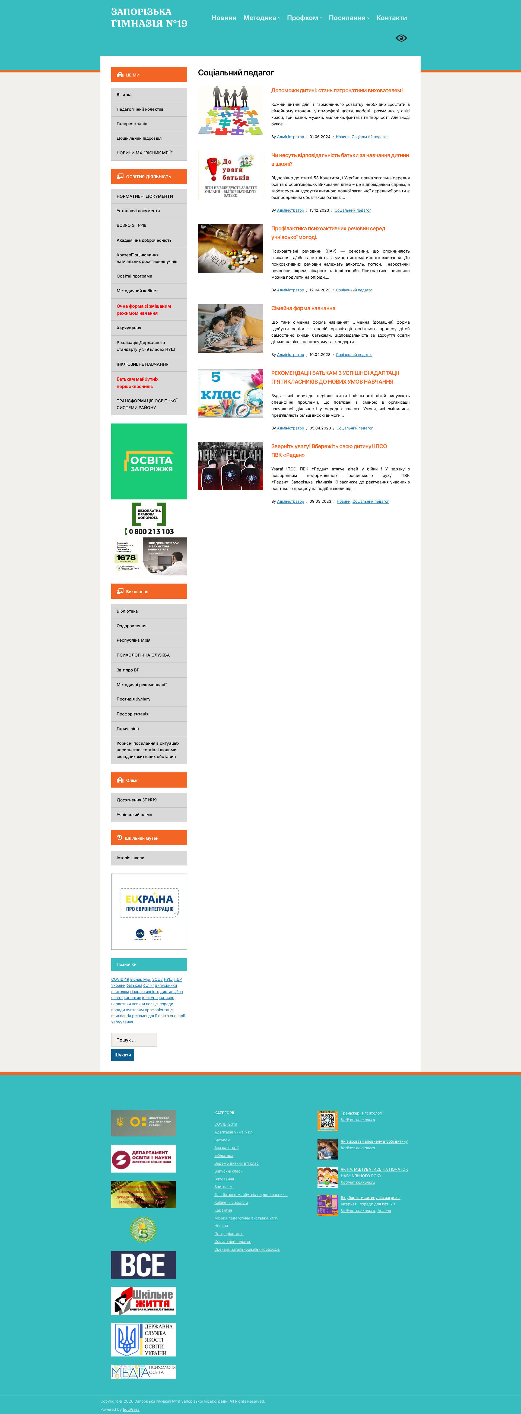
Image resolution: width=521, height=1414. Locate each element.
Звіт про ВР (128, 670)
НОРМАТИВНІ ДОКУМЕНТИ (145, 196)
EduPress (131, 1409)
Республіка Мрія (133, 640)
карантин (132, 997)
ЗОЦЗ (157, 979)
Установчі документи (138, 210)
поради (166, 1003)
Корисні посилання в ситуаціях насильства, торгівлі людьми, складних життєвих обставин (148, 750)
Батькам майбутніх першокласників (137, 382)
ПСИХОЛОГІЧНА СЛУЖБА (143, 655)
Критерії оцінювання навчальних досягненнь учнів (147, 258)
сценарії (177, 1015)
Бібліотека (127, 611)
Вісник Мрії (140, 979)
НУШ (168, 979)
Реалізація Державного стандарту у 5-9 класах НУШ (146, 346)
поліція (152, 1003)
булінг (148, 985)
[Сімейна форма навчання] (230, 328)
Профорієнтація (132, 713)
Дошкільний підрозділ (139, 138)
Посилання (347, 18)
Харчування (129, 327)
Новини (224, 18)
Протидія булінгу (134, 699)
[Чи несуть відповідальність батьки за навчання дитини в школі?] (230, 174)
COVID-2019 (225, 1124)
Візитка (124, 94)
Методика (259, 18)
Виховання (224, 1179)
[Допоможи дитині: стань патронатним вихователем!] (230, 110)
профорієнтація (159, 1009)
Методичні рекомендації (142, 684)
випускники (166, 985)
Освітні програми (134, 276)
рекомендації (144, 1015)
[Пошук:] (149, 1040)
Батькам (222, 1140)
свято (163, 1015)
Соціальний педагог (370, 136)
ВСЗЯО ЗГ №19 (131, 225)
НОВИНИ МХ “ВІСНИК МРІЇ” (145, 152)
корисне (166, 997)
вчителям (120, 991)
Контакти (391, 18)
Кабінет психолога (231, 1202)
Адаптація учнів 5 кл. (233, 1132)
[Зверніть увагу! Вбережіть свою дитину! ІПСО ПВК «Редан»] (230, 466)
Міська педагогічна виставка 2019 (246, 1218)
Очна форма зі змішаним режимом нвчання (144, 309)
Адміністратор (290, 136)
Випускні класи (228, 1171)
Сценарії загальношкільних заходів (247, 1249)
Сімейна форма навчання (303, 308)
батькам (134, 985)
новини (138, 1003)
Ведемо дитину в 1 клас (236, 1163)
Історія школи (130, 857)
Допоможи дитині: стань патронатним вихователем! (337, 90)
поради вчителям (127, 1009)
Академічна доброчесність (144, 240)
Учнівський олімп (134, 814)
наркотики (121, 1003)
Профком (302, 18)
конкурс (150, 997)
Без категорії (226, 1147)
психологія (121, 1015)
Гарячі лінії (128, 728)
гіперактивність (144, 991)
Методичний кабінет (137, 290)
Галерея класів (132, 123)
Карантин (223, 1210)
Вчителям (223, 1186)
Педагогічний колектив (140, 109)
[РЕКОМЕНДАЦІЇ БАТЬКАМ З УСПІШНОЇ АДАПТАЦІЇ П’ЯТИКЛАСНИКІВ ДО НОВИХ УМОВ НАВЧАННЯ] (230, 392)
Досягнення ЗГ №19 (137, 799)
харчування (122, 1022)
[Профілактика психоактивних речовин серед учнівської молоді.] (230, 248)
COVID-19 (120, 979)
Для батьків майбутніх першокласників (251, 1194)
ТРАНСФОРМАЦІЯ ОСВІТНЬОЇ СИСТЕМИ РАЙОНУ (147, 404)
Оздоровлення (131, 625)
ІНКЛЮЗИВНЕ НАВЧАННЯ (143, 364)
